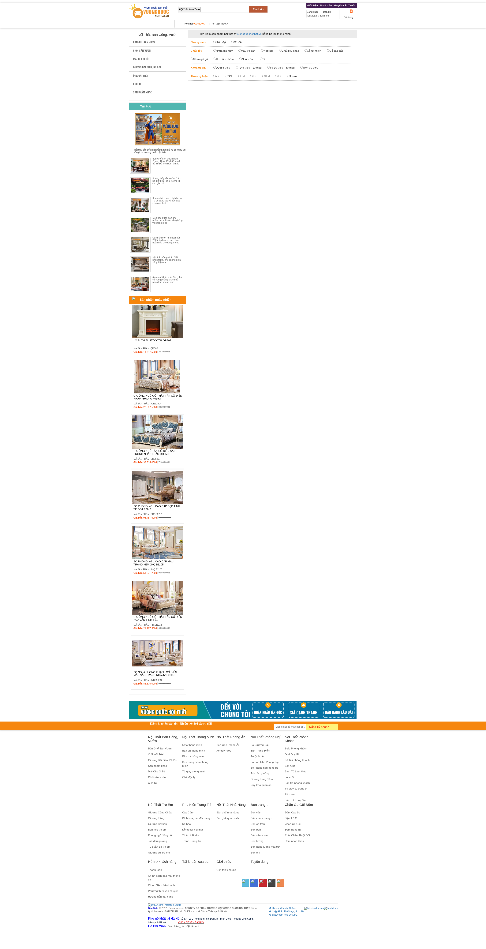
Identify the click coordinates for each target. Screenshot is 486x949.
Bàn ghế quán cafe (227, 818)
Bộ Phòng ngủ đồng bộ (264, 767)
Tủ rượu (290, 794)
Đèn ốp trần (258, 823)
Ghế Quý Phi (292, 754)
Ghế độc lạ (188, 777)
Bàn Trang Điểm (260, 750)
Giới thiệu (312, 5)
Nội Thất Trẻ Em (160, 805)
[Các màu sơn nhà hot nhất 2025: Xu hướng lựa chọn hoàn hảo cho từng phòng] (140, 244)
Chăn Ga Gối (293, 823)
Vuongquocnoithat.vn (249, 33)
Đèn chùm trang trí (262, 818)
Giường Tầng (156, 818)
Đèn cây (255, 812)
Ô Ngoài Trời (140, 75)
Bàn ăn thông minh (193, 750)
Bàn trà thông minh (193, 756)
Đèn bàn (256, 829)
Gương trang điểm (262, 779)
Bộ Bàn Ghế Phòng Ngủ (265, 761)
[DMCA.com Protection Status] (164, 905)
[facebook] (254, 883)
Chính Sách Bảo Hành (161, 885)
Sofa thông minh (192, 744)
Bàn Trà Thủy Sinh (296, 800)
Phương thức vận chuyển (163, 890)
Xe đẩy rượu (223, 750)
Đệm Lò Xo (291, 818)
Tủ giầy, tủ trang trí (296, 788)
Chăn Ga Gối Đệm (299, 805)
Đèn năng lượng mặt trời (265, 846)
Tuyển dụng (259, 862)
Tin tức (352, 5)
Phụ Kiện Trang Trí (196, 805)
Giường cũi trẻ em (159, 852)
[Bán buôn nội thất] (243, 709)
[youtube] (263, 883)
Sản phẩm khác (142, 92)
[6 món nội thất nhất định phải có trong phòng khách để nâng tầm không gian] (140, 284)
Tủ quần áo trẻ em (159, 846)
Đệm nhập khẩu (294, 840)
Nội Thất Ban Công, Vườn (163, 739)
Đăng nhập (312, 12)
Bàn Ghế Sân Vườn (144, 42)
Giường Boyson (157, 823)
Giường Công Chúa (160, 812)
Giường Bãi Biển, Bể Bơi (147, 67)
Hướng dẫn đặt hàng (160, 896)
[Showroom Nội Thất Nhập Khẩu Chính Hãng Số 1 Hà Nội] (149, 11)
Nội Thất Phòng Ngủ (266, 737)
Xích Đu (137, 84)
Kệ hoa (186, 823)
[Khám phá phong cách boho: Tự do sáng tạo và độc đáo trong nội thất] (140, 205)
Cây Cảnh (188, 812)
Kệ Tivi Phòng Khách (297, 760)
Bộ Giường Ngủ (260, 744)
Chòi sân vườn (142, 50)
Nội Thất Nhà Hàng (231, 805)
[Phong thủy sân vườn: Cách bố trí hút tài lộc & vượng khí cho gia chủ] (140, 185)
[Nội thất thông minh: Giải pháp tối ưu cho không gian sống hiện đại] (140, 264)
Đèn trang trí (260, 805)
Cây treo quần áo (261, 784)
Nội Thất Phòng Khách (296, 739)
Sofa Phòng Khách (296, 748)
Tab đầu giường (260, 773)
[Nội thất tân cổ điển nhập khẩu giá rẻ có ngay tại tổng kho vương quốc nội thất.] (157, 129)
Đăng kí (327, 12)
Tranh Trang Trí (191, 840)
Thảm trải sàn (190, 835)
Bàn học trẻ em (157, 829)
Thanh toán (326, 5)
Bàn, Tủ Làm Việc (295, 771)
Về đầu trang (481, 931)
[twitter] (245, 883)
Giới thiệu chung (226, 869)
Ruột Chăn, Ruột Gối (297, 835)
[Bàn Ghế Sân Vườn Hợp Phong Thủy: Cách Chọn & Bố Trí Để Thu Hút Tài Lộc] (140, 165)
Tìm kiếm (258, 9)
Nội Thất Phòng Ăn (230, 737)
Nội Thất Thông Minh (198, 737)
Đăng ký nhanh (319, 726)
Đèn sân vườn (259, 835)
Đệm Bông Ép (293, 829)
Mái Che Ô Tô (140, 59)
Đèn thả (255, 852)
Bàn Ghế (290, 765)
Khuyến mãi (340, 5)
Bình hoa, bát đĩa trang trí (197, 818)
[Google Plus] (271, 883)
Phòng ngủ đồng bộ (160, 835)
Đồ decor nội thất (192, 829)
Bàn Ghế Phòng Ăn (228, 744)
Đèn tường (257, 840)
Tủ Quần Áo (258, 756)
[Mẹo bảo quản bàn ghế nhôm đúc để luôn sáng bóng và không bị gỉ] (140, 225)
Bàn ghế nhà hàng (227, 812)
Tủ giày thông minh (193, 771)
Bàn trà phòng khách (297, 782)
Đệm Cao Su (292, 812)
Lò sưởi (289, 777)
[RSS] (280, 883)
